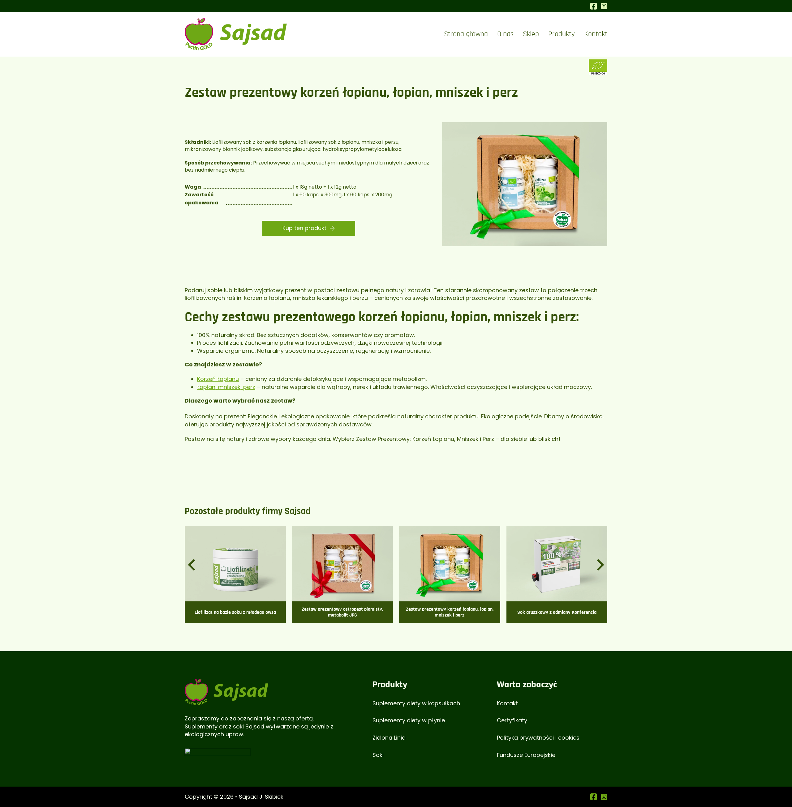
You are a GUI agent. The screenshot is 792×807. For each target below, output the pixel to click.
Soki (378, 755)
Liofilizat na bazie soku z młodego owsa (235, 612)
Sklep (531, 34)
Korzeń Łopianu (218, 379)
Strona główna (466, 34)
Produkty (561, 34)
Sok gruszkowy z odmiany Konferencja (556, 612)
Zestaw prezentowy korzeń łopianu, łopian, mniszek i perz (449, 612)
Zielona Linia (389, 737)
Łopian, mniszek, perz (226, 387)
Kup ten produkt (304, 228)
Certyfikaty (512, 720)
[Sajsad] (226, 691)
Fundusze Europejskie (526, 755)
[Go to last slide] (192, 565)
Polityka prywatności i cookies (538, 737)
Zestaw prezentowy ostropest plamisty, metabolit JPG (342, 612)
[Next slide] (599, 565)
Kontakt (595, 34)
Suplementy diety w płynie (408, 720)
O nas (505, 34)
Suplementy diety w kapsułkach (416, 703)
